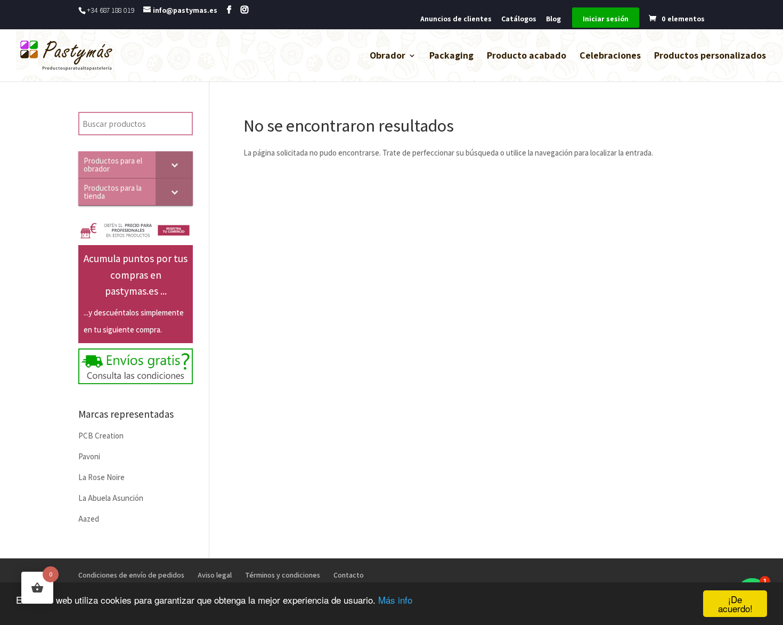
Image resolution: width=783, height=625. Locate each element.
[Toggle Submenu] (174, 164)
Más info (395, 599)
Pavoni (89, 456)
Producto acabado (526, 56)
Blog (553, 19)
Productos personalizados (710, 56)
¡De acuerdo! (735, 603)
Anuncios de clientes (456, 19)
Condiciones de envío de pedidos (131, 575)
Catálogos (518, 19)
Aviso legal (215, 575)
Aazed (88, 519)
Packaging (451, 56)
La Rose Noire (101, 477)
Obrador (387, 56)
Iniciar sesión (606, 19)
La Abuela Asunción (110, 498)
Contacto (348, 575)
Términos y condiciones (282, 575)
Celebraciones (610, 56)
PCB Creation (101, 436)
